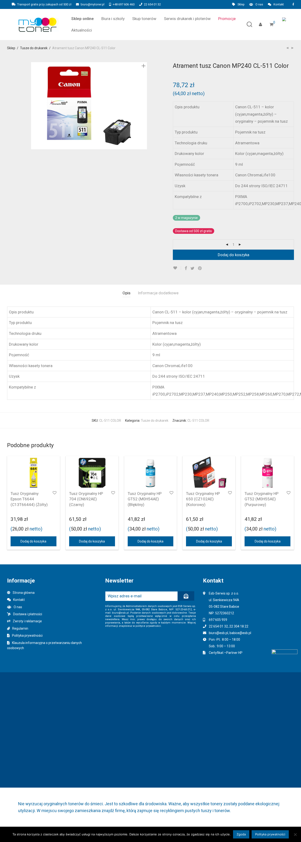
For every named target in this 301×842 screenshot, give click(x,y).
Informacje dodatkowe (158, 293)
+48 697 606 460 (124, 4)
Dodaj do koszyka (233, 254)
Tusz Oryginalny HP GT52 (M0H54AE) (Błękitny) (145, 499)
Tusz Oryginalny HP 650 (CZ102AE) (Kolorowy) (203, 499)
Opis (127, 293)
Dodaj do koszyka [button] (33, 541)
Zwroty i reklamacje (27, 621)
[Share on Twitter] (192, 268)
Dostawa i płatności (27, 614)
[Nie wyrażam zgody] (295, 834)
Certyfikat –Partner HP (225, 653)
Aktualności (81, 30)
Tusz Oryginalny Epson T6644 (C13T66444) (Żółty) (29, 499)
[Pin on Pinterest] (200, 268)
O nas (259, 4)
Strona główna (24, 593)
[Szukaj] (249, 25)
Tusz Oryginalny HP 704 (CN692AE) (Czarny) (86, 499)
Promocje (227, 18)
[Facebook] (293, 4)
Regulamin (20, 628)
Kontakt (278, 4)
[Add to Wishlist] (177, 268)
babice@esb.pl (240, 633)
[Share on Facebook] (186, 268)
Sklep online (82, 18)
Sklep (241, 4)
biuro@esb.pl (218, 633)
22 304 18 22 (238, 626)
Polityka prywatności (27, 635)
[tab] (126, 293)
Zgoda (241, 834)
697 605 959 (218, 620)
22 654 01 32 (152, 4)
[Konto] (260, 25)
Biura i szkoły (113, 18)
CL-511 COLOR (198, 420)
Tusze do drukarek (34, 48)
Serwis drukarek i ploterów (187, 18)
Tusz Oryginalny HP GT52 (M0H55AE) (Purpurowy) (261, 499)
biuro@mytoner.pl (92, 4)
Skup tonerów (144, 18)
